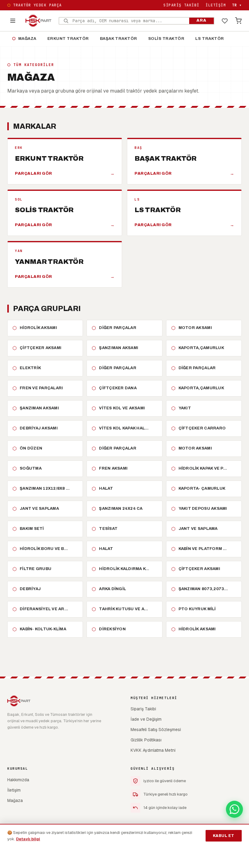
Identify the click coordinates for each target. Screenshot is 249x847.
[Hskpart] (38, 21)
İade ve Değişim (146, 719)
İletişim (216, 5)
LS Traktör (209, 39)
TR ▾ (237, 5)
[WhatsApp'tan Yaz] (234, 809)
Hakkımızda (18, 779)
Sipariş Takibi (181, 5)
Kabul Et (223, 836)
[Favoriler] (225, 21)
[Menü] (12, 20)
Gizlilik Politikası (146, 740)
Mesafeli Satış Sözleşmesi (156, 729)
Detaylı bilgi (28, 839)
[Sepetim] (238, 20)
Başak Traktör (118, 39)
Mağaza (24, 39)
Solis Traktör (166, 39)
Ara (201, 20)
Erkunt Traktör (68, 39)
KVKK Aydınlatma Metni (153, 750)
